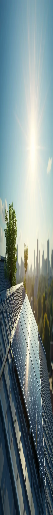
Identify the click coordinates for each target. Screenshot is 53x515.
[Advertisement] (26, 99)
